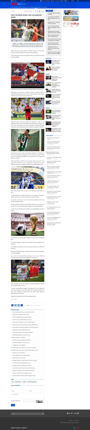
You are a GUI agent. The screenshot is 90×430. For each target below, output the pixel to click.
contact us (77, 420)
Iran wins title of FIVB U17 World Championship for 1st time (54, 18)
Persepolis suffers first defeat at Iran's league (21, 365)
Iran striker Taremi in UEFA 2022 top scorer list (22, 319)
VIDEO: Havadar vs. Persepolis (18, 337)
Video (42, 7)
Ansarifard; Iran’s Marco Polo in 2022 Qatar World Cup (23, 370)
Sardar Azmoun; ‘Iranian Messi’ (18, 352)
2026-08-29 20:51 (51, 209)
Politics (20, 7)
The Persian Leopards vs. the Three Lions (21, 342)
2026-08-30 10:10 (51, 183)
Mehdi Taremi (18, 381)
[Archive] (78, 413)
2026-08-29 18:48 (51, 215)
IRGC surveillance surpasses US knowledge (56, 68)
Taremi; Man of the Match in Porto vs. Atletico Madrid (23, 322)
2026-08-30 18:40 (51, 149)
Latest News (49, 135)
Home (12, 7)
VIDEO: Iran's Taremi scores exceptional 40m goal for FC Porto (25, 350)
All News (45, 7)
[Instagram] (70, 413)
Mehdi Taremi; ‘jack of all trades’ (19, 357)
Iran (15, 7)
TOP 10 (49, 10)
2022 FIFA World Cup (32, 381)
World (17, 7)
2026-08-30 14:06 (51, 169)
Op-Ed (48, 74)
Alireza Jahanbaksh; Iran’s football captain (21, 355)
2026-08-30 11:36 (51, 178)
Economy (24, 7)
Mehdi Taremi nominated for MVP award (20, 314)
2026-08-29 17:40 (51, 225)
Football (24, 381)
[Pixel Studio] (77, 427)
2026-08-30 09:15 (51, 194)
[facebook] (74, 413)
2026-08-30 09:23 (51, 188)
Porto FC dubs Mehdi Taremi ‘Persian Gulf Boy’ (22, 317)
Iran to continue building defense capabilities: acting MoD (54, 27)
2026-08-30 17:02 (51, 154)
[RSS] (76, 413)
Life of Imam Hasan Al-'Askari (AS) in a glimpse (56, 112)
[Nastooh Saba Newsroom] (74, 427)
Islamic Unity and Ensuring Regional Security (56, 91)
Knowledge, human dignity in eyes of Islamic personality (56, 130)
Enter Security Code (15, 400)
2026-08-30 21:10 (51, 144)
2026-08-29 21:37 (51, 204)
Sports (36, 7)
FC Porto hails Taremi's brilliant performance (21, 362)
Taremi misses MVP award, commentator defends (22, 332)
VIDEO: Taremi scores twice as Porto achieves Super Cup (24, 347)
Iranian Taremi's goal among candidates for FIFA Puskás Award (25, 327)
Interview (48, 58)
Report (48, 108)
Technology (32, 7)
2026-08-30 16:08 (55, 158)
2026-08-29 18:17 (51, 220)
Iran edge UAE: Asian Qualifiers (18, 345)
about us (71, 420)
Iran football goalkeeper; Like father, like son (21, 334)
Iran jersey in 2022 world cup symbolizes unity (21, 373)
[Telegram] (68, 413)
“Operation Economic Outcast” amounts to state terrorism (53, 48)
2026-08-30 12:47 (58, 173)
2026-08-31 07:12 (54, 139)
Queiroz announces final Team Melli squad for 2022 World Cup (25, 324)
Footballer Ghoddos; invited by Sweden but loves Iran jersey (24, 360)
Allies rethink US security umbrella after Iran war (56, 102)
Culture (28, 7)
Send (13, 405)
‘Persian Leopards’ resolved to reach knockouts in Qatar (23, 375)
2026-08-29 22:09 (51, 199)
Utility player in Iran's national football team (21, 329)
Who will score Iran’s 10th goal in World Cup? (21, 340)
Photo (39, 7)
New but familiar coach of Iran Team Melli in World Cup (23, 368)
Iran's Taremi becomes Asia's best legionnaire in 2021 (23, 312)
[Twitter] (72, 413)
